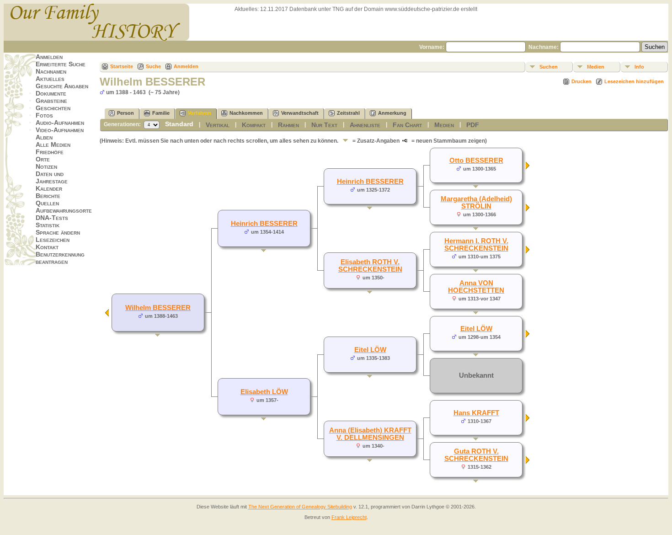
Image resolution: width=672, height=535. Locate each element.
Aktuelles (50, 78)
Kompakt (254, 124)
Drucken (581, 81)
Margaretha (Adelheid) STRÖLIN (476, 202)
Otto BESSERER (476, 160)
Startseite (121, 66)
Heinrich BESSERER (264, 223)
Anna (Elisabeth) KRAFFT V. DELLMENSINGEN (370, 434)
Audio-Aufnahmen (60, 122)
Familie (161, 113)
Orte (43, 159)
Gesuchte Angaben (62, 86)
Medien (595, 67)
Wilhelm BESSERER (158, 307)
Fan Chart (407, 124)
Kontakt (47, 247)
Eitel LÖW (370, 349)
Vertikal (217, 124)
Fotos (44, 115)
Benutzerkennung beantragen (60, 258)
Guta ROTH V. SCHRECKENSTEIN (476, 455)
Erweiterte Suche (60, 64)
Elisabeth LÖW (264, 392)
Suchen (548, 67)
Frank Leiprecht (349, 517)
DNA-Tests (52, 217)
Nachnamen (51, 71)
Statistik (47, 225)
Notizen (46, 166)
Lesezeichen (52, 239)
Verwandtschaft (300, 113)
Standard (179, 124)
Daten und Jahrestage (52, 177)
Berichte (48, 195)
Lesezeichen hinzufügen (634, 81)
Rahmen (288, 124)
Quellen (47, 203)
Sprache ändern (58, 232)
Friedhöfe (50, 151)
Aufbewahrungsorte (64, 210)
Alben (44, 137)
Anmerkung (392, 113)
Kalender (49, 188)
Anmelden (49, 56)
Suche (153, 66)
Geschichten (53, 108)
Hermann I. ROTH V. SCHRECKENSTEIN (476, 244)
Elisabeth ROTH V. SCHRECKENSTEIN (370, 265)
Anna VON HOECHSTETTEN (476, 286)
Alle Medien (53, 144)
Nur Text (324, 124)
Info (639, 67)
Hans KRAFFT (476, 413)
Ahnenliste (365, 124)
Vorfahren (199, 113)
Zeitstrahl (348, 113)
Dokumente (51, 93)
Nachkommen (246, 113)
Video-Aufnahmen (60, 130)
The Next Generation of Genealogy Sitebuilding (300, 506)
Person (125, 113)
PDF (472, 124)
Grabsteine (51, 100)
